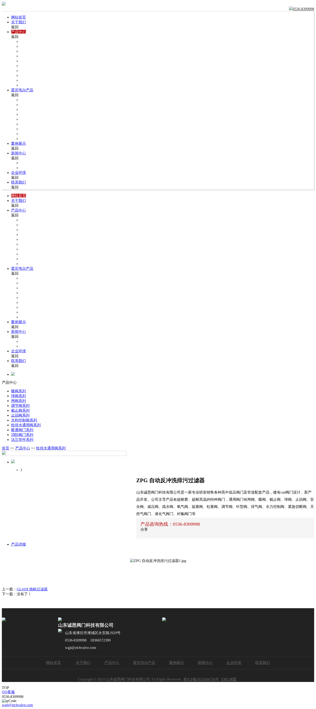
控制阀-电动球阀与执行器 (41, 100)
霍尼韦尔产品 (22, 90)
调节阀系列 (29, 56)
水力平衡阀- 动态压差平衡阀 (43, 119)
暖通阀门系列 (31, 80)
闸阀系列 (27, 51)
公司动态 (27, 163)
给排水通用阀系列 (35, 75)
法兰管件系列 (22, 440)
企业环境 (18, 173)
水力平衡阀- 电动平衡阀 (39, 124)
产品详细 (18, 544)
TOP (5, 688)
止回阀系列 (29, 66)
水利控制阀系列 (33, 71)
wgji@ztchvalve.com (17, 705)
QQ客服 (8, 692)
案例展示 (18, 143)
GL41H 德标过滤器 (32, 589)
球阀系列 (27, 46)
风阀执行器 (29, 129)
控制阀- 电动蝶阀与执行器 (41, 109)
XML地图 (228, 679)
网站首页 (18, 17)
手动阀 (25, 134)
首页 (5, 448)
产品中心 (18, 32)
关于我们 (18, 22)
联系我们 (18, 182)
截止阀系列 (29, 61)
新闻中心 (18, 153)
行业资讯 (27, 168)
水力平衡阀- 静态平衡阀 (39, 114)
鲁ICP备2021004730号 (201, 679)
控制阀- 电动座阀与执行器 (41, 105)
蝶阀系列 (27, 41)
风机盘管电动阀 (33, 139)
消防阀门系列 (31, 85)
